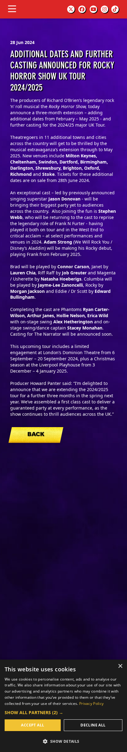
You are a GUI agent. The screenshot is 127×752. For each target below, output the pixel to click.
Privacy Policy (91, 703)
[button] (63, 712)
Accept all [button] (32, 725)
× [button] (120, 666)
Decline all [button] (92, 725)
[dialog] (63, 706)
